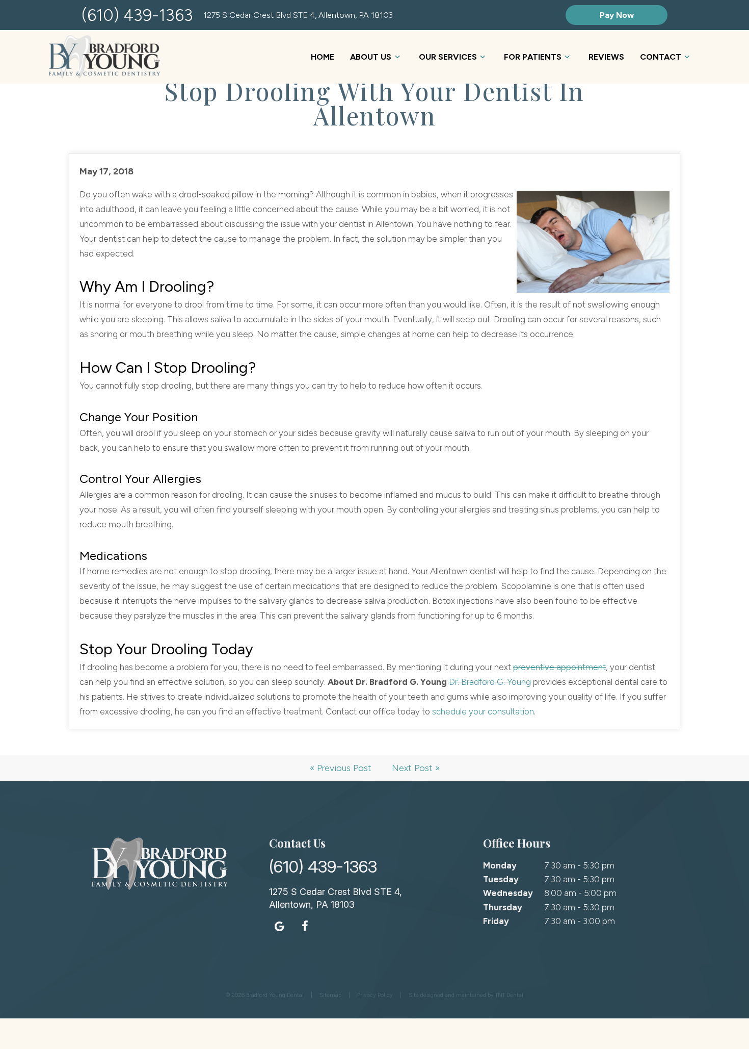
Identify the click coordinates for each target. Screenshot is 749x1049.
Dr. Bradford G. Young (490, 682)
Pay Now (617, 15)
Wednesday (508, 893)
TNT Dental (509, 995)
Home (322, 57)
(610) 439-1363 (137, 15)
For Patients (532, 57)
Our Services (448, 57)
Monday (500, 865)
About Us (370, 57)
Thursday (502, 907)
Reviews (606, 57)
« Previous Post (340, 768)
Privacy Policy (375, 995)
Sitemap (330, 995)
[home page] (104, 56)
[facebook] (305, 926)
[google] (279, 926)
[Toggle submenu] (397, 57)
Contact (660, 57)
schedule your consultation (483, 711)
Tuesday (501, 879)
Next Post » (416, 768)
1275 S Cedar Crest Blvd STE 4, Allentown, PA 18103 (298, 15)
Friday (496, 921)
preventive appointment (559, 667)
